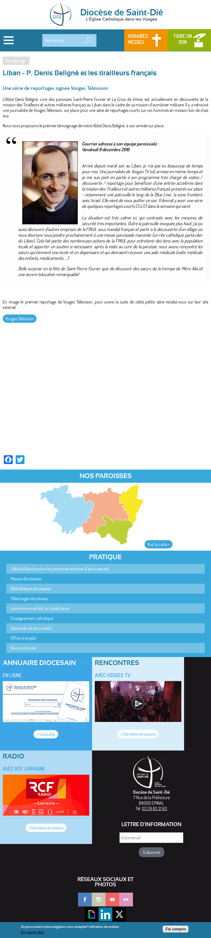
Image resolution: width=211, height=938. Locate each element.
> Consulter (45, 734)
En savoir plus (32, 932)
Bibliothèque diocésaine (31, 588)
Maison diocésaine (26, 578)
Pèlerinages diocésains (29, 598)
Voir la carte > (158, 544)
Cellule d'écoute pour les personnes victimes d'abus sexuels (60, 569)
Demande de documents (31, 628)
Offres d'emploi (23, 638)
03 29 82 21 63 (154, 808)
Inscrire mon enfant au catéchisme (40, 608)
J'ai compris (175, 929)
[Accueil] (62, 15)
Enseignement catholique (32, 618)
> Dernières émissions (138, 734)
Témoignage (15, 61)
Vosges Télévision (19, 318)
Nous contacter (24, 648)
